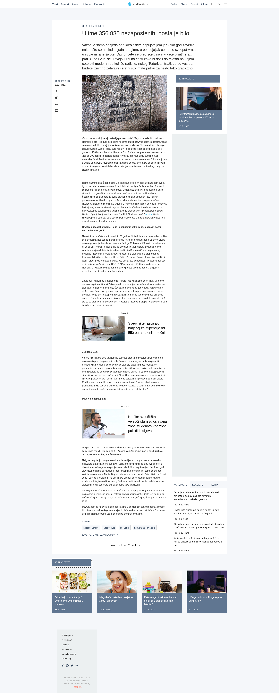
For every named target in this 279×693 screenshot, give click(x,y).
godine (149, 214)
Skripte (184, 4)
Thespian (77, 687)
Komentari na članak (123, 545)
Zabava (75, 4)
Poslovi (174, 4)
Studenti (65, 4)
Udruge (204, 4)
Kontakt (65, 644)
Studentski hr (62, 81)
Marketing (66, 658)
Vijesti (55, 4)
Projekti (194, 4)
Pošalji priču (67, 635)
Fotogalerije (99, 4)
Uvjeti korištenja (69, 654)
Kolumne (87, 4)
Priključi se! (67, 640)
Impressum (67, 649)
